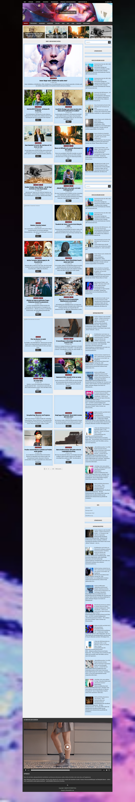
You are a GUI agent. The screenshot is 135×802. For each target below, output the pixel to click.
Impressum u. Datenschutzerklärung (68, 2)
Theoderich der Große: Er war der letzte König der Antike (68, 225)
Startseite (26, 23)
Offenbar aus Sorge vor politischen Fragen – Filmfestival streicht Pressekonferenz (38, 301)
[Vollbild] (109, 770)
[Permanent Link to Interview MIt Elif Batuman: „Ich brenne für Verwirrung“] (38, 97)
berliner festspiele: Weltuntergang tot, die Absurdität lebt (38, 261)
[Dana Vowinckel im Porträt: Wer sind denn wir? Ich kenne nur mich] (89, 112)
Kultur (66, 146)
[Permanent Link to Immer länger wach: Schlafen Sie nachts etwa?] (53, 60)
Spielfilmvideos (33, 23)
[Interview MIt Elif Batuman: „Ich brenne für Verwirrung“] (89, 99)
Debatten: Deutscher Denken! (38, 225)
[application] (67, 747)
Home (25, 2)
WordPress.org (89, 515)
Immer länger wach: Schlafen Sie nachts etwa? (53, 81)
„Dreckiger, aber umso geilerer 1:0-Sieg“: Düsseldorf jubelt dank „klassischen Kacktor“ (102, 468)
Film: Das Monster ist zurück (38, 339)
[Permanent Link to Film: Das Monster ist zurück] (38, 327)
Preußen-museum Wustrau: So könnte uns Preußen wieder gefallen (38, 450)
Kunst (63, 23)
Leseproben (38, 2)
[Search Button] (68, 785)
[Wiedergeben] (26, 770)
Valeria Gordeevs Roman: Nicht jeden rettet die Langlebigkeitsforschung (68, 450)
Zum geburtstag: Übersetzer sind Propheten (38, 415)
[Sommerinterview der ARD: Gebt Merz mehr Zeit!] (89, 71)
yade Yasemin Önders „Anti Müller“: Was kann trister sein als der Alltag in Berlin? (101, 149)
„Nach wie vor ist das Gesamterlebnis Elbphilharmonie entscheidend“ (68, 300)
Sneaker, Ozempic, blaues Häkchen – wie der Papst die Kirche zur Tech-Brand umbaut (38, 188)
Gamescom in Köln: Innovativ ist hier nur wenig (68, 377)
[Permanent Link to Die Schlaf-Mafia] (38, 367)
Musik (73, 23)
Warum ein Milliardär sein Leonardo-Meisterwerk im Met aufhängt (68, 149)
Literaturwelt (45, 2)
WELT (72, 146)
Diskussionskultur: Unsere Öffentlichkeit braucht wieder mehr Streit (68, 261)
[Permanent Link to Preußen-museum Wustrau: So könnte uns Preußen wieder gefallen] (38, 438)
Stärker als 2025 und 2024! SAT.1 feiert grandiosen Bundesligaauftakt (102, 414)
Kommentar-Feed (89, 513)
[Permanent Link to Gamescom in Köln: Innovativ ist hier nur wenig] (68, 365)
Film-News (57, 23)
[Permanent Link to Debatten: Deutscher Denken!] (38, 213)
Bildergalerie (50, 23)
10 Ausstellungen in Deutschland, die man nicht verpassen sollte (68, 342)
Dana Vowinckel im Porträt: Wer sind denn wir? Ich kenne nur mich (34, 36)
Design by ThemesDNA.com (67, 790)
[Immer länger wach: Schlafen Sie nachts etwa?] (89, 126)
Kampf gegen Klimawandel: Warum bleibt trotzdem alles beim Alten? (68, 416)
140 (53, 468)
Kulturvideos (42, 23)
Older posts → (58, 468)
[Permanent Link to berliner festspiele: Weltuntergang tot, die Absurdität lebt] (38, 249)
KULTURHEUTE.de (67, 12)
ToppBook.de (27, 774)
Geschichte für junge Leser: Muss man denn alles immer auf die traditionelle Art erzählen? (68, 110)
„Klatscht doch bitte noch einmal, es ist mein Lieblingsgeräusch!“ (68, 189)
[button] (67, 747)
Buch (68, 23)
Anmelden (88, 507)
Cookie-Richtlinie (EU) (82, 2)
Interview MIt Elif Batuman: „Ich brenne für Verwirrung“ (38, 110)
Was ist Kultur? (86, 23)
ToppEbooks (30, 2)
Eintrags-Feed (88, 510)
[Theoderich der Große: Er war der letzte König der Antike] (89, 170)
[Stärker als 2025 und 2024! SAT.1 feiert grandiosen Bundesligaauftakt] (89, 419)
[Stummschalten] (107, 770)
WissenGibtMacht (54, 2)
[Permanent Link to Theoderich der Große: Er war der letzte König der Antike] (68, 213)
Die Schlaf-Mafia (38, 381)
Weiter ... (38, 120)
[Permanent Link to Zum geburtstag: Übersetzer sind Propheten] (38, 403)
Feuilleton (79, 23)
